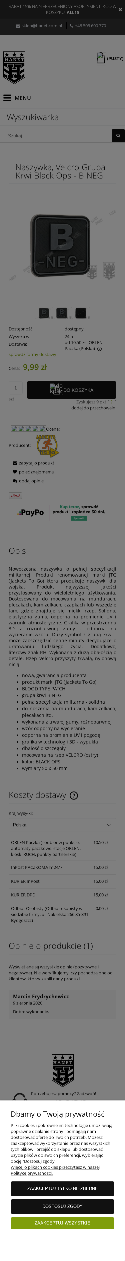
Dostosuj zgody (62, 1206)
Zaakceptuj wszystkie (62, 1223)
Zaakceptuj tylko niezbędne (62, 1188)
